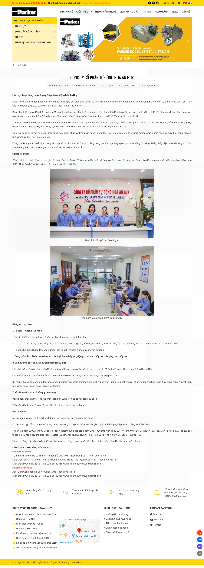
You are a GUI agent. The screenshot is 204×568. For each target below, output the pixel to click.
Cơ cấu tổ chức (127, 85)
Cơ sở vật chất (147, 85)
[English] (190, 3)
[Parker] (24, 11)
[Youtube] (157, 2)
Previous (61, 39)
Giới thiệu (21, 65)
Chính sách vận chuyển (118, 532)
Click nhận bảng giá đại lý (96, 2)
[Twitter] (153, 2)
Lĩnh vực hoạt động (59, 85)
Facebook (157, 514)
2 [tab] (123, 59)
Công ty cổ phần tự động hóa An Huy (102, 77)
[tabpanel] (124, 39)
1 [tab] (121, 59)
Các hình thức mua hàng (118, 518)
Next (188, 39)
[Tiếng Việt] (185, 3)
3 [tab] (125, 59)
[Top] (200, 553)
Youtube (158, 519)
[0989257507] (200, 533)
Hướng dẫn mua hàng (117, 514)
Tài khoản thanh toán (117, 523)
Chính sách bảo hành (117, 527)
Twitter (157, 524)
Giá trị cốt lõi (107, 85)
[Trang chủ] (13, 65)
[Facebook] (149, 2)
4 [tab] (128, 59)
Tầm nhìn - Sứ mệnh (85, 85)
